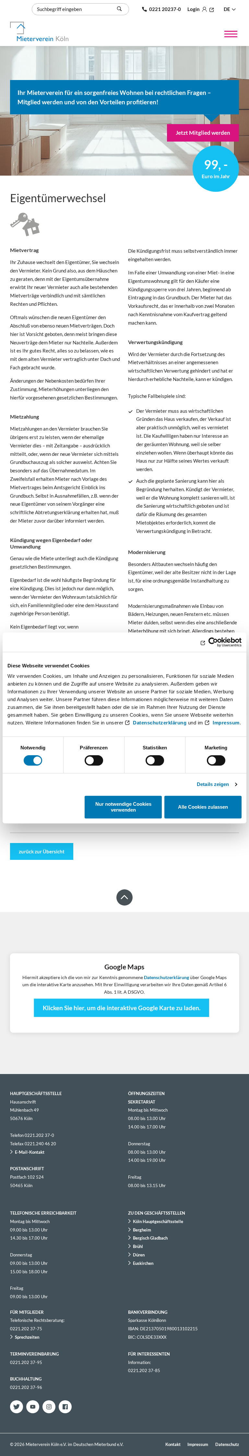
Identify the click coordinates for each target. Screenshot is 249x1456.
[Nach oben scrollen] (124, 897)
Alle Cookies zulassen (203, 807)
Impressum (226, 722)
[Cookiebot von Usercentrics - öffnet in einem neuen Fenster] (213, 642)
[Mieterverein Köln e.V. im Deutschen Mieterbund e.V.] (39, 31)
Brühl (138, 1246)
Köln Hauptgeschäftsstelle (158, 1221)
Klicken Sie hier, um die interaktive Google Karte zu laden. (121, 1007)
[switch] (94, 760)
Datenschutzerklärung (159, 722)
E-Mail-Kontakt (29, 1152)
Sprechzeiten (27, 1337)
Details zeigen (213, 784)
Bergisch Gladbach (150, 1238)
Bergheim (142, 1229)
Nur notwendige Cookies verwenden (123, 807)
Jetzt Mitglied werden (203, 132)
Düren (139, 1254)
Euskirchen (143, 1263)
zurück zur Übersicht (42, 851)
